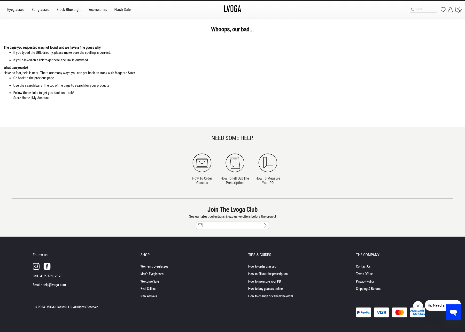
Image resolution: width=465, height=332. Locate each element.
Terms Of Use (364, 274)
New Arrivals (148, 296)
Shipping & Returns (368, 289)
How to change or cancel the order (270, 296)
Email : (49, 285)
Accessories (98, 9)
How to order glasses (262, 266)
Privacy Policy (365, 281)
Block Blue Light (69, 9)
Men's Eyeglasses (151, 274)
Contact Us (363, 266)
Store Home (21, 98)
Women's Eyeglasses (154, 266)
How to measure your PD (264, 281)
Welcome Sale (149, 281)
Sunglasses (40, 9)
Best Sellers (147, 289)
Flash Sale (122, 9)
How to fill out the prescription (268, 274)
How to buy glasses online (265, 289)
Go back (19, 78)
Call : (47, 276)
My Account (40, 98)
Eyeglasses (15, 9)
